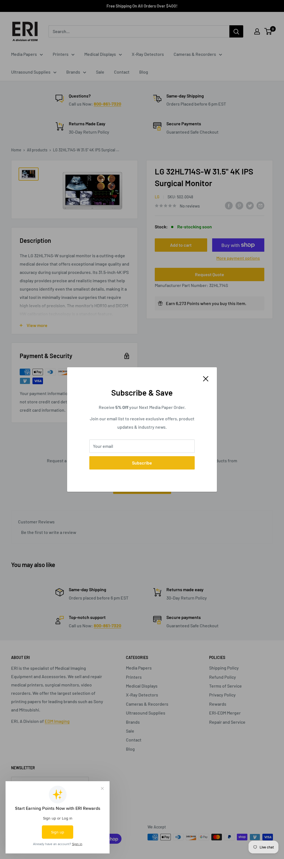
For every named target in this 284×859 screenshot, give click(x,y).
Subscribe (142, 462)
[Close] (206, 378)
